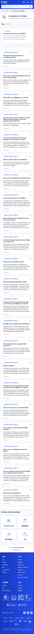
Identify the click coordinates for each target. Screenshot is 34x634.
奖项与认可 (21, 564)
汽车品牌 (4, 562)
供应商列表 (5, 564)
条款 (3, 588)
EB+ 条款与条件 (6, 590)
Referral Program (22, 567)
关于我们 (20, 559)
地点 (3, 559)
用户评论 (20, 575)
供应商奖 (4, 572)
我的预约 (20, 590)
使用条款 (4, 585)
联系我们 (20, 588)
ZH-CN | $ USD (8, 612)
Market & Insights (23, 577)
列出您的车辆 (5, 569)
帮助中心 (20, 585)
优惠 (3, 567)
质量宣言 (20, 562)
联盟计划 (20, 569)
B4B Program (21, 572)
